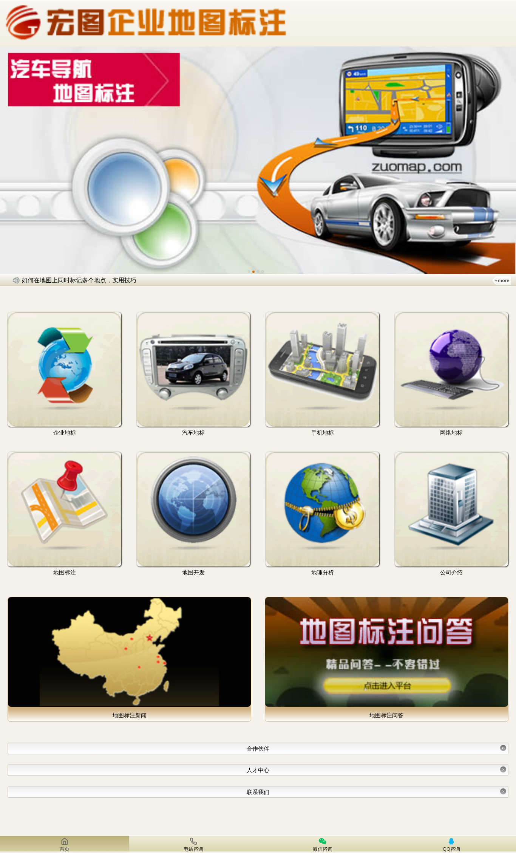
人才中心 (375, 770)
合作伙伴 (375, 748)
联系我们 (375, 792)
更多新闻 (501, 280)
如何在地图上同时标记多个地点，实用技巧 (79, 280)
